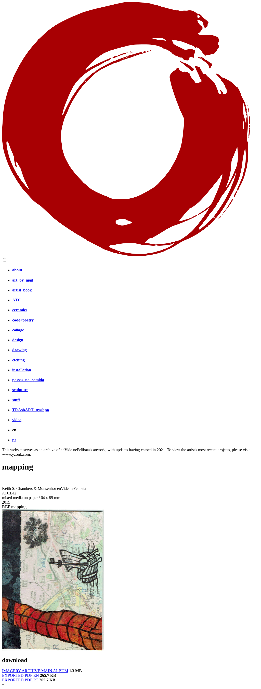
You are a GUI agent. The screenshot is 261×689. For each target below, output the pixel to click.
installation (21, 370)
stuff (16, 400)
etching (18, 360)
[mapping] (53, 649)
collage (18, 330)
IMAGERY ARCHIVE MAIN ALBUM (35, 671)
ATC (16, 300)
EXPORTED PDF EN (20, 675)
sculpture (20, 390)
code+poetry (23, 320)
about (17, 270)
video (16, 420)
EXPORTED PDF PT (20, 680)
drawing (19, 350)
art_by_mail (22, 280)
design (17, 340)
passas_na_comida (28, 380)
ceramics (19, 310)
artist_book (22, 290)
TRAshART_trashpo (30, 410)
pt (14, 440)
